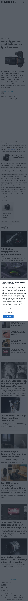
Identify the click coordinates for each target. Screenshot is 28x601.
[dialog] (14, 300)
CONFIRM (8, 316)
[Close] (25, 282)
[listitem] (14, 309)
